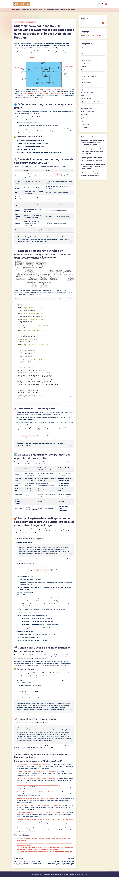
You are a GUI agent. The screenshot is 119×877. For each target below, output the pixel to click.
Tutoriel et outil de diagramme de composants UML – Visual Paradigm (35, 771)
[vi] (33, 16)
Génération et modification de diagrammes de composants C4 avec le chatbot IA (39, 805)
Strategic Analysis (86, 115)
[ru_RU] (31, 16)
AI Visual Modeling (31, 22)
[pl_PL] (28, 16)
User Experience (85, 127)
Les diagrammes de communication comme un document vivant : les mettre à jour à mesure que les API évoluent (92, 159)
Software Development (87, 111)
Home (13, 9)
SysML (82, 118)
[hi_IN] (24, 16)
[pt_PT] (30, 16)
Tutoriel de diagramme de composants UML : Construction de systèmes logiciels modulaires (41, 812)
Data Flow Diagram (86, 83)
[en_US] (21, 16)
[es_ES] (23, 16)
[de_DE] (20, 16)
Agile (82, 47)
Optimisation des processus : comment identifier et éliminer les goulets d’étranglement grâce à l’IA (92, 142)
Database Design (85, 86)
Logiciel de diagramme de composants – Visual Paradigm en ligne (34, 764)
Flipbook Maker (85, 95)
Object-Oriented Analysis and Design (91, 102)
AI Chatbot (21, 22)
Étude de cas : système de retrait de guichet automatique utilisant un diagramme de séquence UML (45, 851)
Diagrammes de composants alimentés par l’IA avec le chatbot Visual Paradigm (38, 785)
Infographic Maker (86, 98)
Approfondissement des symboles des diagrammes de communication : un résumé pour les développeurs (92, 173)
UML (82, 121)
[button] (103, 23)
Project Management (86, 108)
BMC (82, 70)
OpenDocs (84, 105)
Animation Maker (85, 63)
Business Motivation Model (88, 73)
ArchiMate (83, 66)
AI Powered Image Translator (89, 57)
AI (15, 22)
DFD (82, 89)
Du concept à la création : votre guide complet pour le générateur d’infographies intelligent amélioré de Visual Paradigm (92, 150)
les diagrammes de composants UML (51, 89)
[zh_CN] (34, 16)
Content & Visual (85, 79)
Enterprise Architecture (87, 92)
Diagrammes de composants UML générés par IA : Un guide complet (35, 798)
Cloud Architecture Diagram (88, 76)
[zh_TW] (36, 16)
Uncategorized (85, 124)
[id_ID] (25, 16)
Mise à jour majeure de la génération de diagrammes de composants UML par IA (38, 778)
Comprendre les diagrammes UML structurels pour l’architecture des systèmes (38, 828)
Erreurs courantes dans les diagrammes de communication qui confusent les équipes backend (93, 166)
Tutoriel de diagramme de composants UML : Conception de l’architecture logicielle (39, 792)
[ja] (27, 16)
